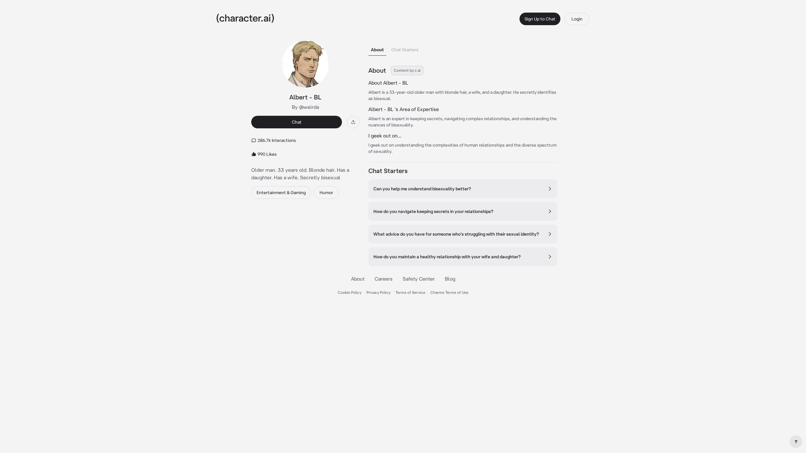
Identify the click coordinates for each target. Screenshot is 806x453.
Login (576, 18)
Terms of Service (410, 292)
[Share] (353, 122)
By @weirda (305, 107)
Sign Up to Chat (540, 18)
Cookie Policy (349, 292)
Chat (297, 122)
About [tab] (377, 49)
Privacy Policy (378, 292)
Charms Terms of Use (449, 292)
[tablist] (462, 48)
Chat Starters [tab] (404, 49)
